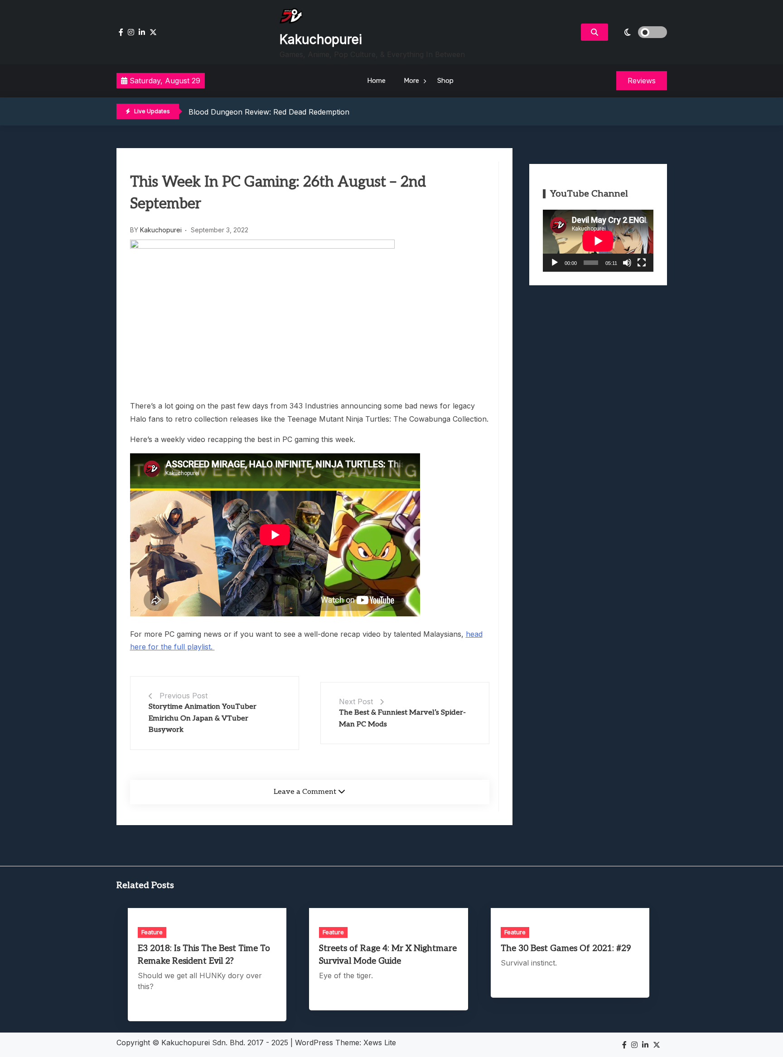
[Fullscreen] (641, 262)
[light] (640, 32)
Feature (152, 932)
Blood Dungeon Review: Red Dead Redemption (268, 111)
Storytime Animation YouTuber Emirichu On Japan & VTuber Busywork (202, 718)
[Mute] (627, 262)
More (411, 81)
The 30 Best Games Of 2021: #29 (566, 948)
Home (376, 81)
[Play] (554, 262)
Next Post (356, 701)
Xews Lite (379, 1042)
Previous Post (184, 695)
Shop (445, 81)
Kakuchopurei (321, 39)
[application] (598, 241)
